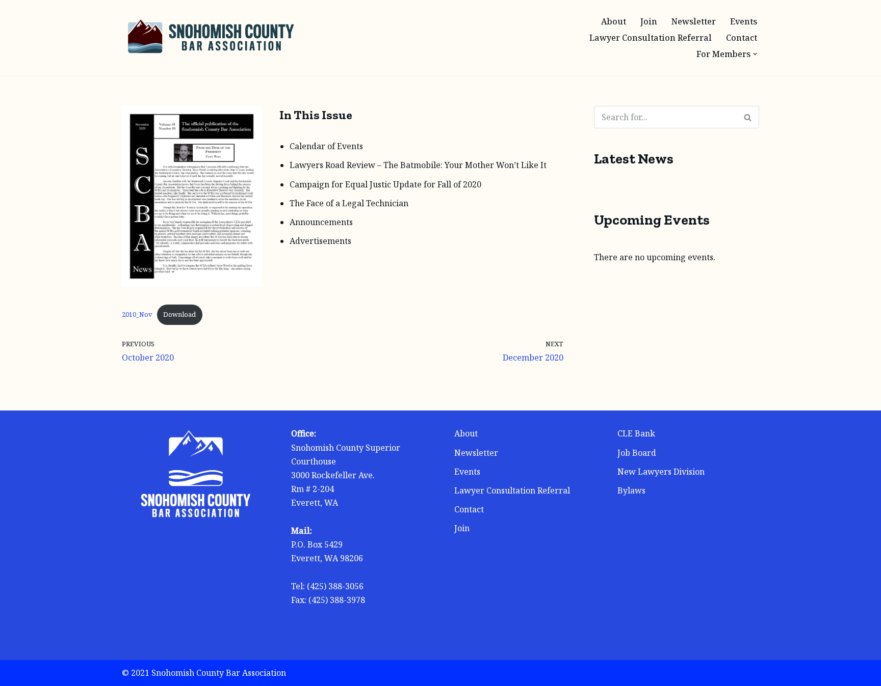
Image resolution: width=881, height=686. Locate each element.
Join (648, 21)
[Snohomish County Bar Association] (211, 37)
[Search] (747, 117)
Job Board (636, 452)
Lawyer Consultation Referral (650, 37)
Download (179, 314)
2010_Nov (137, 314)
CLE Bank (636, 433)
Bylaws (631, 490)
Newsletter (693, 21)
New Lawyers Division (661, 471)
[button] (755, 54)
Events (743, 21)
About (613, 21)
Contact (741, 37)
